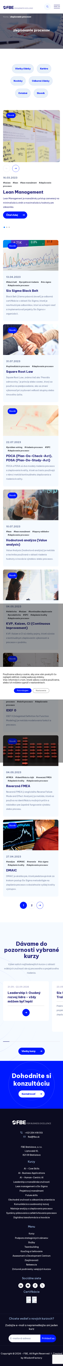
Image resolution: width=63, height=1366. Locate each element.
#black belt (11, 282)
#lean (15, 183)
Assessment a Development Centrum (32, 1255)
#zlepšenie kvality (38, 615)
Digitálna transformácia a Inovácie (31, 1217)
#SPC (47, 447)
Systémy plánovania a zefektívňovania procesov (31, 1213)
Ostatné (22, 93)
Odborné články (40, 81)
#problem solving (14, 447)
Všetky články (23, 68)
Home (5, 17)
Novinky (18, 81)
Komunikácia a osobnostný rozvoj (31, 1204)
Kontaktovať (28, 1094)
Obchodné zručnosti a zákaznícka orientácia (31, 1199)
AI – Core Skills (31, 1168)
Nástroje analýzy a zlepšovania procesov (31, 1208)
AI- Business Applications (31, 1173)
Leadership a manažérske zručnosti (31, 1182)
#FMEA (9, 777)
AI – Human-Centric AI (31, 1177)
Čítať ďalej (12, 215)
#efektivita (11, 611)
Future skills (31, 1195)
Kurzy (31, 1233)
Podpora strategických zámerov (31, 1238)
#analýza (10, 862)
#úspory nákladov (40, 531)
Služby (31, 1242)
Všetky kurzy (28, 1051)
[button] (4, 227)
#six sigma (46, 282)
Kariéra (44, 68)
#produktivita (14, 615)
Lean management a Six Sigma (31, 1186)
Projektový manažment (32, 1190)
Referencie (31, 1264)
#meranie (31, 862)
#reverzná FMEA (44, 777)
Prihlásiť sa (48, 1338)
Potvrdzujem (22, 690)
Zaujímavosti (31, 1260)
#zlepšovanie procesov (18, 285)
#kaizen (7, 183)
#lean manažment (28, 183)
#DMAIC (21, 862)
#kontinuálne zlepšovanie (40, 611)
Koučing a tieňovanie (32, 1251)
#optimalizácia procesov (18, 366)
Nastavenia (41, 690)
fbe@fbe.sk (34, 1136)
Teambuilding (31, 1247)
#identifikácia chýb (24, 777)
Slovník (41, 93)
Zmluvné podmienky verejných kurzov (31, 1269)
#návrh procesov (25, 702)
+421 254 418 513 (34, 1132)
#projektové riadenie (29, 282)
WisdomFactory (33, 1357)
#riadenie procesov (33, 447)
